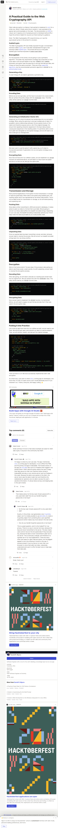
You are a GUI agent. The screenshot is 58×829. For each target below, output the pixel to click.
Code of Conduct (27, 578)
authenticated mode (15, 69)
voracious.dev (44, 9)
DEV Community (7, 815)
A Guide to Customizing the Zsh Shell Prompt (19, 692)
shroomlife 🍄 (17, 557)
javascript (13, 23)
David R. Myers (17, 7)
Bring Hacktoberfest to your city (24, 633)
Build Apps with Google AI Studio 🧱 (26, 411)
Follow (31, 658)
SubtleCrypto (23, 49)
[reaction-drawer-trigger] (3, 56)
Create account (51, 2)
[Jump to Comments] (3, 62)
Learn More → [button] (11, 806)
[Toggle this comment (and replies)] (10, 449)
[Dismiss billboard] (56, 818)
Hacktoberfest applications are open (22, 797)
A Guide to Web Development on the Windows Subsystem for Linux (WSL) (27, 698)
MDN (49, 31)
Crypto (21, 47)
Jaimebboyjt (16, 568)
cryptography (32, 23)
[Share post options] (2, 77)
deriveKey (43, 516)
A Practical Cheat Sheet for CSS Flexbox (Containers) (21, 687)
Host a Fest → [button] (14, 645)
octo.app (24, 467)
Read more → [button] (13, 421)
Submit (15, 440)
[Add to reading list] (3, 67)
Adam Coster (16, 446)
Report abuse (37, 578)
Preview (22, 440)
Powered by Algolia (33, 2)
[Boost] (3, 72)
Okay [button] (4, 826)
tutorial (25, 23)
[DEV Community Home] (2, 2)
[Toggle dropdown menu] (53, 387)
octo (49, 27)
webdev (19, 23)
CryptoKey (47, 514)
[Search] (6, 2)
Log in (43, 2)
